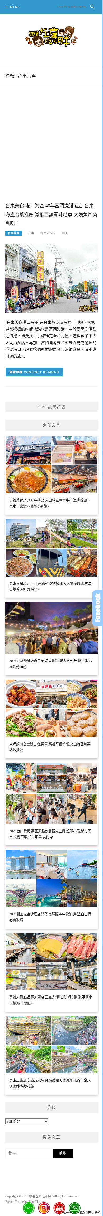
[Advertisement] (51, 148)
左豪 (31, 233)
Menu (15, 7)
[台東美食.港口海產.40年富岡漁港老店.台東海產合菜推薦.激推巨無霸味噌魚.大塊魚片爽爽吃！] (51, 278)
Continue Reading (41, 372)
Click (97, 608)
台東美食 (14, 233)
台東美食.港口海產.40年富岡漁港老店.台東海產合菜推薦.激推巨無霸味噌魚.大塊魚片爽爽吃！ (51, 214)
